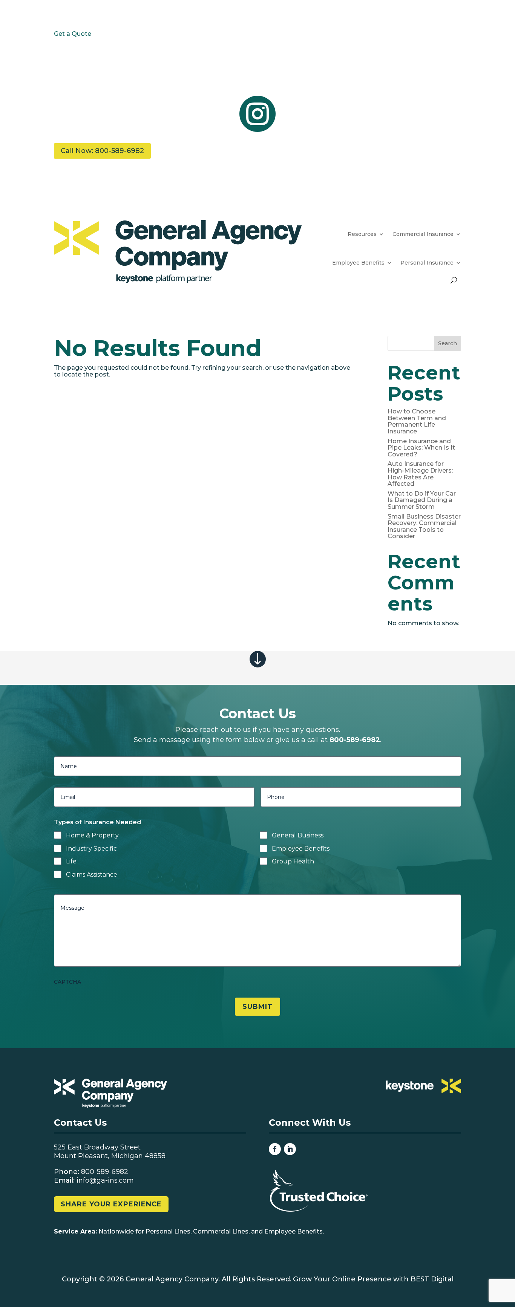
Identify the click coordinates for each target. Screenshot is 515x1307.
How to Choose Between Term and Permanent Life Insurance (417, 421)
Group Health (293, 861)
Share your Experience (111, 1204)
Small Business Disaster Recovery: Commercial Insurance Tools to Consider (424, 526)
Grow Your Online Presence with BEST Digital (373, 1279)
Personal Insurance (427, 262)
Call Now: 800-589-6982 (102, 151)
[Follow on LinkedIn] (290, 1149)
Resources (362, 234)
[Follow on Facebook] (275, 1149)
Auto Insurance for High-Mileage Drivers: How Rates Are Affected (420, 473)
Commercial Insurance (423, 234)
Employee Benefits (301, 848)
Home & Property (92, 835)
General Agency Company (172, 1279)
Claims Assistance (91, 874)
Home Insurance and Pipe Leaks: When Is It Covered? (421, 448)
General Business (297, 835)
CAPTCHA (67, 981)
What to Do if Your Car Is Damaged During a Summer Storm (422, 500)
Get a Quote (72, 33)
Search (447, 343)
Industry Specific (91, 848)
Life (71, 861)
